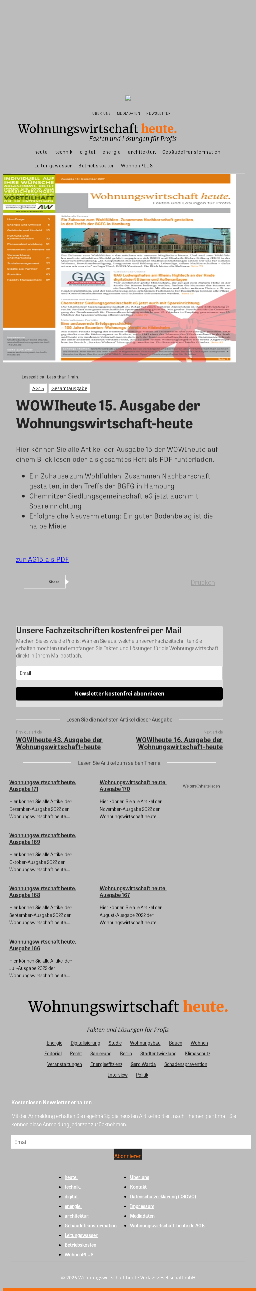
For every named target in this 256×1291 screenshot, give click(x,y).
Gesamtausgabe (69, 388)
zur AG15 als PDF (42, 559)
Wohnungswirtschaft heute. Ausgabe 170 (133, 785)
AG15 (38, 388)
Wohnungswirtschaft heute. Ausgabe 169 (42, 838)
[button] (180, 112)
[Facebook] (84, 581)
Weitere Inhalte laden (201, 786)
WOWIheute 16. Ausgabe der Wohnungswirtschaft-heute (179, 743)
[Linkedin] (132, 581)
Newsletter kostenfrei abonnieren (119, 693)
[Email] (156, 581)
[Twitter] (108, 581)
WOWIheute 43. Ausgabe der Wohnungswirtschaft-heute (59, 743)
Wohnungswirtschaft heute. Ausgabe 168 (42, 891)
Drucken (203, 582)
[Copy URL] (180, 581)
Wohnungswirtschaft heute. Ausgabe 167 (133, 891)
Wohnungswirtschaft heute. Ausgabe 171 (42, 785)
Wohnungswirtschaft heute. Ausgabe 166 (42, 945)
